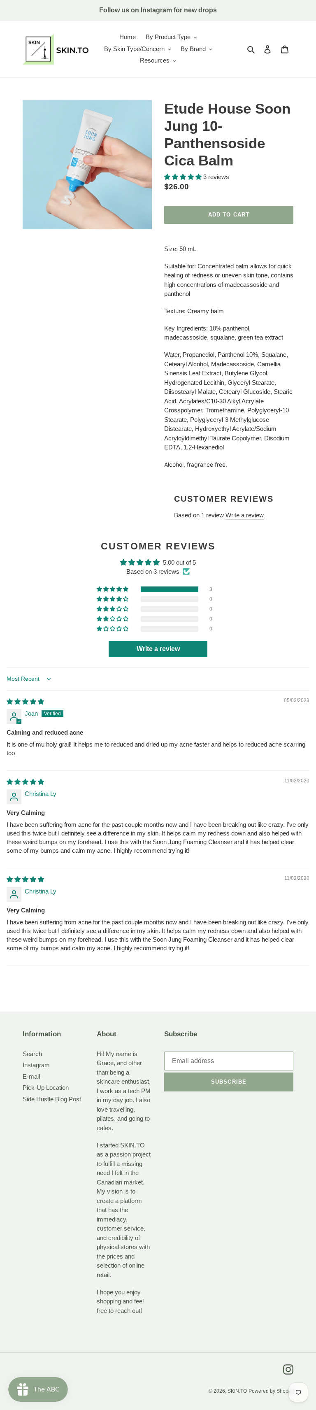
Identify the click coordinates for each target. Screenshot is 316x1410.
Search (32, 1053)
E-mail (31, 1076)
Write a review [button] (158, 648)
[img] (25, 701)
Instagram (36, 1064)
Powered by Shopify (271, 1391)
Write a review (244, 515)
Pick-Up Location (46, 1087)
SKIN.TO (237, 1391)
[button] (183, 176)
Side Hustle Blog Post (52, 1099)
